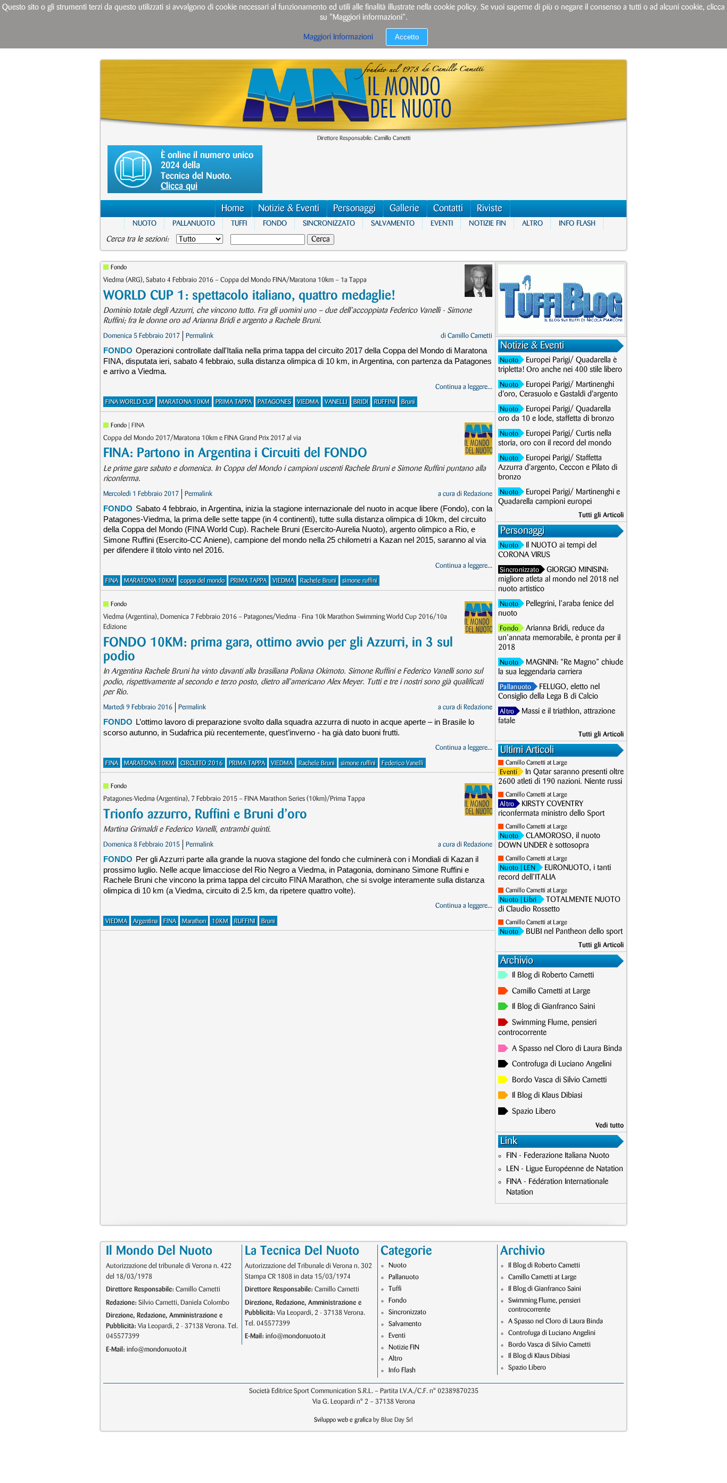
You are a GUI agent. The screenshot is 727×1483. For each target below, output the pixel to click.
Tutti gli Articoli (601, 515)
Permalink (199, 336)
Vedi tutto (610, 1125)
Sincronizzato (329, 223)
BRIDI (360, 402)
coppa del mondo (202, 581)
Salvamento (393, 223)
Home (232, 208)
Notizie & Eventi (288, 208)
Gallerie (404, 208)
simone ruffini (359, 581)
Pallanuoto (193, 223)
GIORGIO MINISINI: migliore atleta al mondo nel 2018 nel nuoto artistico (558, 579)
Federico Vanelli (403, 763)
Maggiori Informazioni (338, 37)
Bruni (408, 402)
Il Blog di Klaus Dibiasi (547, 1095)
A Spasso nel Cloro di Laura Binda (567, 1049)
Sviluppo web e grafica (342, 1420)
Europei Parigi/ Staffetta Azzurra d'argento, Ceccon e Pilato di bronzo (557, 467)
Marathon (194, 921)
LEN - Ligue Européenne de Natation (564, 1169)
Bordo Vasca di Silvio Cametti (559, 1080)
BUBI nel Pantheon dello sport (574, 931)
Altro (532, 223)
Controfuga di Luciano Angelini (562, 1064)
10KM (220, 921)
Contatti (448, 208)
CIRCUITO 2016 (201, 763)
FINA (111, 581)
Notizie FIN (487, 223)
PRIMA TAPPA (234, 402)
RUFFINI (384, 402)
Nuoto (144, 223)
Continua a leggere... (463, 387)
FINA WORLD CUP (129, 402)
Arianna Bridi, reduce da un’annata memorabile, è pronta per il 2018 (559, 638)
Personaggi (354, 208)
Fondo (275, 223)
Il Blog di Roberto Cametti (553, 975)
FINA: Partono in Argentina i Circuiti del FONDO (235, 453)
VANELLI (336, 402)
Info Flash (577, 223)
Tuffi (239, 223)
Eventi (442, 223)
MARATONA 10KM (184, 402)
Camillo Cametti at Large (536, 763)
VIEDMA (308, 402)
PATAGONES (274, 402)
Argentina (145, 921)
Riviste (489, 208)
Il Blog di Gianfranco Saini (553, 1006)
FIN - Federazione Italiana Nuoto (557, 1155)
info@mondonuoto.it (157, 1349)
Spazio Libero (534, 1111)
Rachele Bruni (318, 581)
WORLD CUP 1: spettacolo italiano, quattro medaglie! (249, 295)
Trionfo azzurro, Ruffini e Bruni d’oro (205, 814)
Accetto (407, 37)
